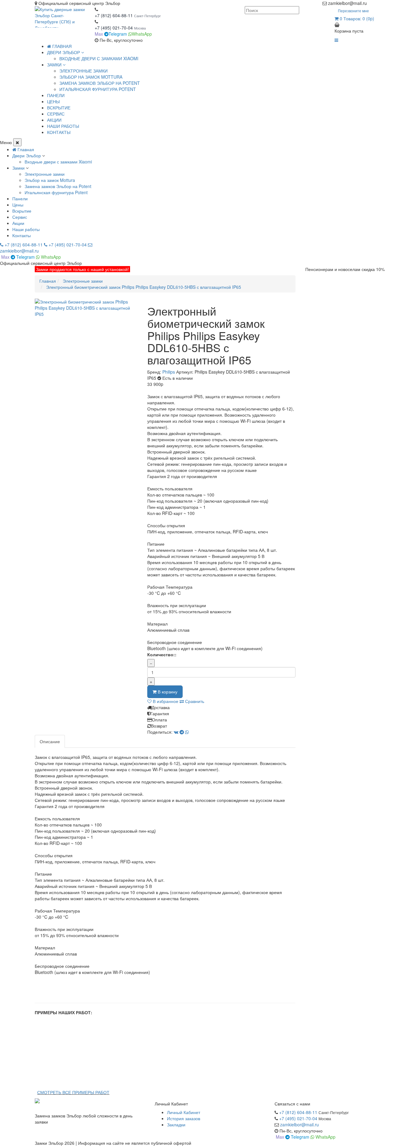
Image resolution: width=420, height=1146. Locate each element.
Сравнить (194, 701)
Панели (20, 198)
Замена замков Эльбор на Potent (99, 83)
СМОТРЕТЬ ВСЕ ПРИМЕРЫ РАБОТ (73, 1092)
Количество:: (161, 654)
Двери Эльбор (26, 155)
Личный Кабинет (183, 1112)
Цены (17, 205)
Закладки (176, 1124)
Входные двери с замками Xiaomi (98, 58)
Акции (18, 223)
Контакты (21, 235)
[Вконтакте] (382, 3)
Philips (168, 372)
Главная (61, 46)
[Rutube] (376, 3)
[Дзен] (370, 3)
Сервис (19, 217)
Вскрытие (21, 211)
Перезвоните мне (353, 10)
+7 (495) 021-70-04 (114, 28)
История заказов (183, 1118)
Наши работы (26, 229)
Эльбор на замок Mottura (90, 77)
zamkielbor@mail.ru (299, 1124)
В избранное (165, 701)
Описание (50, 741)
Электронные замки (83, 71)
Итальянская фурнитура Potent (97, 89)
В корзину (167, 692)
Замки (18, 168)
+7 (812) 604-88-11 (114, 15)
